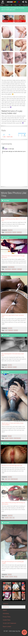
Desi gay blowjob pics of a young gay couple (12, 562)
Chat (15, 5)
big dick (14, 232)
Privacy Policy (6, 616)
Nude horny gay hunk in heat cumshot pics (12, 316)
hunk (6, 330)
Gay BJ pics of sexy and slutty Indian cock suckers (12, 423)
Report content (7, 626)
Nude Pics (10, 230)
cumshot (16, 330)
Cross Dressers (11, 267)
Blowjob (9, 436)
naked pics (19, 232)
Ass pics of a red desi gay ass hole (11, 465)
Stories (6, 5)
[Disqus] (14, 165)
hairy (6, 479)
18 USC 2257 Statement (9, 623)
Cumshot (10, 328)
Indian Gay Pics (8, 232)
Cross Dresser (8, 269)
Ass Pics (10, 365)
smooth (14, 367)
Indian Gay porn (17, 438)
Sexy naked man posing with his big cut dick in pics (13, 503)
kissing (15, 576)
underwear (19, 269)
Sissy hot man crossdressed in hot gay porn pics (13, 256)
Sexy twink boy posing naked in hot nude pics (13, 219)
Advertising (6, 613)
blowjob (6, 438)
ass (6, 367)
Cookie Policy (6, 620)
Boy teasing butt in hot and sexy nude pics (12, 354)
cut (13, 517)
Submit (5, 610)
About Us (5, 603)
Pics (20, 5)
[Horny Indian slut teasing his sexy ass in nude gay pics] (7, 32)
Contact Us (6, 607)
